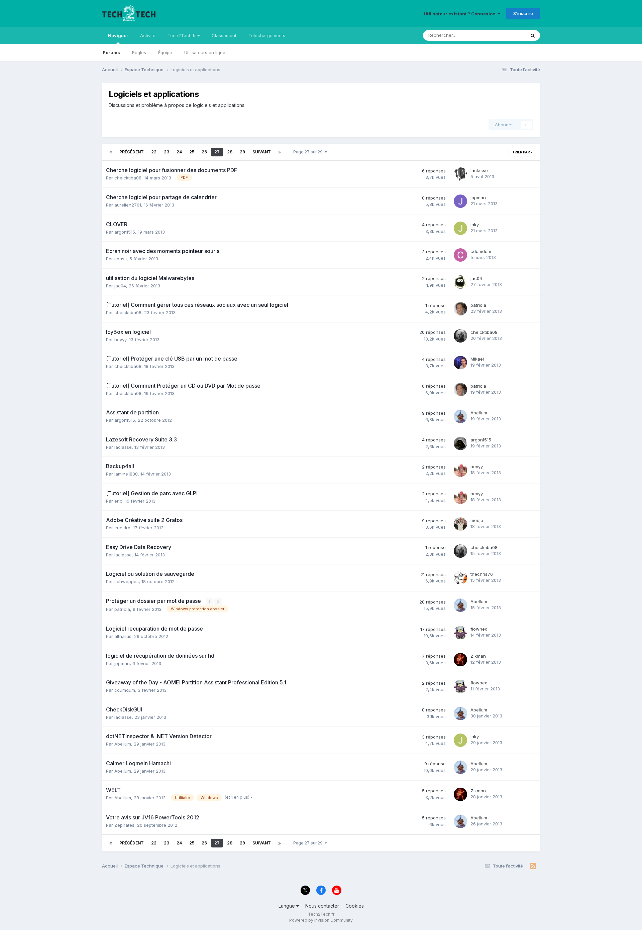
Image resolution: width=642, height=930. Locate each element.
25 (191, 151)
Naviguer (118, 35)
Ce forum (507, 35)
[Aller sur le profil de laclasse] (460, 174)
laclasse (479, 170)
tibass (120, 258)
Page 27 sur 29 (309, 151)
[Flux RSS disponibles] (533, 866)
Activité (147, 35)
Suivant (261, 151)
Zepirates (124, 825)
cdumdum (480, 251)
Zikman (478, 656)
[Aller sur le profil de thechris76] (460, 577)
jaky (474, 224)
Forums (111, 52)
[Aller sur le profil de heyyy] (460, 470)
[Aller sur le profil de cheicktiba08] (460, 336)
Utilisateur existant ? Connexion (461, 13)
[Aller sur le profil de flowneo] (460, 632)
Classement (224, 35)
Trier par (521, 152)
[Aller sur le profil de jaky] (460, 228)
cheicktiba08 (127, 177)
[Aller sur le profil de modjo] (460, 524)
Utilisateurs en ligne (204, 52)
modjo (476, 520)
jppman (478, 197)
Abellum (478, 412)
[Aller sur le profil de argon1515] (460, 443)
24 (179, 151)
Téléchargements (266, 35)
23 (166, 151)
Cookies (354, 906)
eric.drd (122, 527)
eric (118, 501)
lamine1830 (126, 474)
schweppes (126, 581)
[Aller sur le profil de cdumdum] (460, 255)
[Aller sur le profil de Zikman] (460, 659)
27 (217, 151)
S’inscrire (523, 13)
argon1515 (124, 232)
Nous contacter (322, 906)
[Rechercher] (532, 35)
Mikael (477, 359)
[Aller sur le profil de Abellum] (460, 416)
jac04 (120, 285)
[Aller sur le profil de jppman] (460, 201)
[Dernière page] (279, 152)
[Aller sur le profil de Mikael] (460, 362)
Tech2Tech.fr (182, 35)
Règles (139, 52)
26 (204, 151)
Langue (287, 906)
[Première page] (110, 152)
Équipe (165, 52)
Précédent (131, 151)
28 (229, 151)
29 (242, 151)
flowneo (479, 629)
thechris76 (481, 574)
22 (153, 151)
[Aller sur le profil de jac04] (460, 282)
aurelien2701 (127, 205)
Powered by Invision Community (321, 920)
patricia (478, 305)
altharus (122, 636)
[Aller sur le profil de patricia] (460, 308)
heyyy (120, 339)
